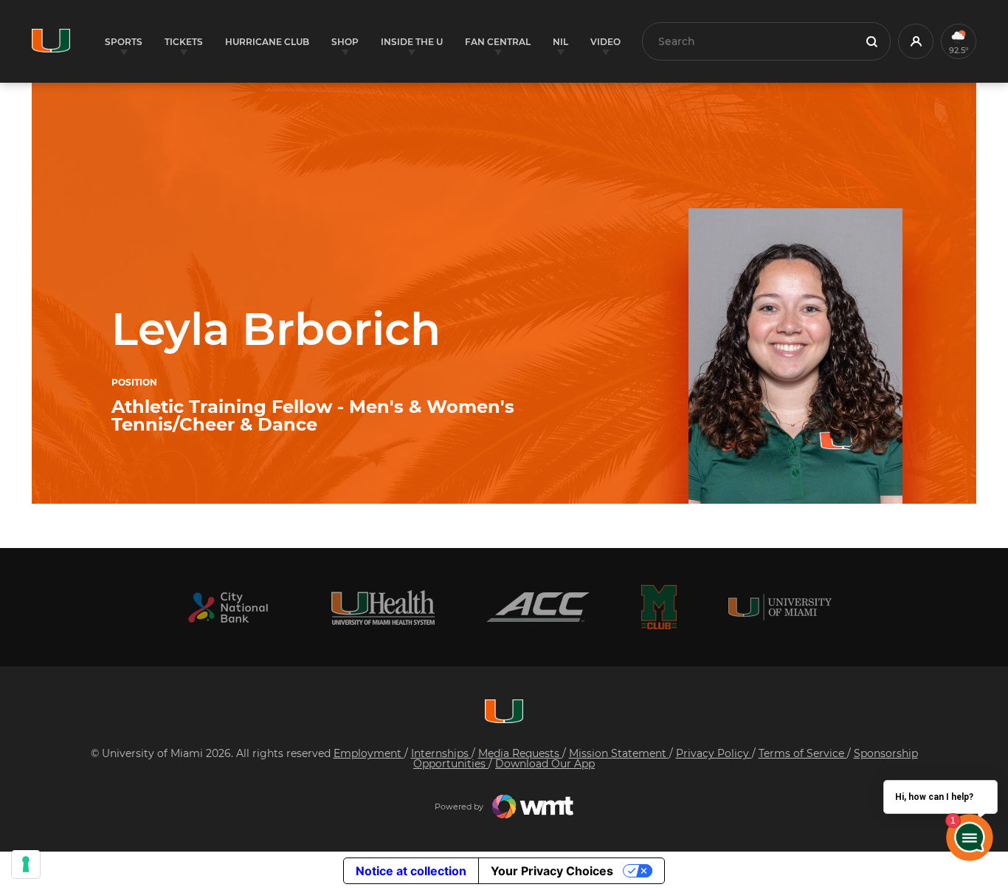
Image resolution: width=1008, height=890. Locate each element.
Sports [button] (123, 41)
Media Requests (520, 753)
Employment (369, 753)
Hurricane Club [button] (267, 41)
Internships (441, 753)
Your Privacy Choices (552, 870)
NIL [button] (560, 41)
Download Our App (545, 763)
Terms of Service (803, 753)
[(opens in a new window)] (228, 607)
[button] (915, 41)
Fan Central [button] (498, 41)
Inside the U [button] (412, 41)
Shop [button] (345, 41)
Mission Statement (619, 753)
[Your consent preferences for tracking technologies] (26, 864)
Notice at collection (411, 870)
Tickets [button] (184, 41)
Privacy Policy (714, 753)
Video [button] (605, 41)
